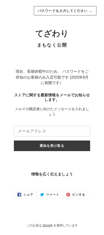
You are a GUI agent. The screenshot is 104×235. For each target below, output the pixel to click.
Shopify (47, 225)
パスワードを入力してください (65, 11)
